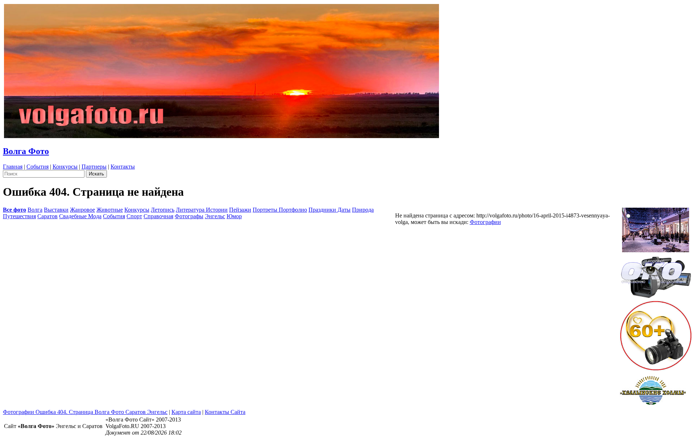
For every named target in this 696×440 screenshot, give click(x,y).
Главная (12, 166)
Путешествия (19, 216)
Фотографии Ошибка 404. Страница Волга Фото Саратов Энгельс (85, 412)
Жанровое (82, 210)
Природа (363, 210)
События (37, 166)
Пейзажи (240, 210)
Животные (109, 210)
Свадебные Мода (80, 216)
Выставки (56, 210)
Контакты (123, 166)
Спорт (134, 216)
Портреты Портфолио (280, 210)
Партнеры (94, 166)
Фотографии (485, 222)
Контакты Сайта (225, 412)
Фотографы (189, 216)
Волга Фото (26, 151)
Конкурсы (65, 166)
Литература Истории (202, 210)
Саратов (47, 216)
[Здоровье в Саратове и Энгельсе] (655, 228)
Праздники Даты (329, 210)
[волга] (656, 275)
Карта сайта (186, 412)
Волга (35, 210)
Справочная (158, 216)
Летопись (162, 210)
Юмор (234, 216)
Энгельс (215, 216)
